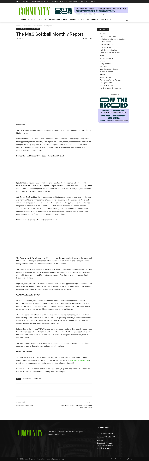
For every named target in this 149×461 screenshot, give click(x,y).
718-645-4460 (109, 437)
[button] (126, 19)
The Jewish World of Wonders (110, 80)
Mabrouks (103, 66)
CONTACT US (103, 427)
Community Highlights (108, 36)
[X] (23, 43)
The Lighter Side (106, 83)
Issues (28, 29)
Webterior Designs (59, 459)
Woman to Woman (106, 85)
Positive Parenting (106, 72)
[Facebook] (18, 43)
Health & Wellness (106, 47)
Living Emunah (105, 64)
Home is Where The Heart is (110, 53)
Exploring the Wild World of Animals (113, 39)
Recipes (102, 74)
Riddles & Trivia (105, 77)
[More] (38, 43)
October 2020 (35, 29)
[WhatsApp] (33, 43)
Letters (102, 61)
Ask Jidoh (103, 34)
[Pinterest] (28, 43)
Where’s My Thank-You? (25, 405)
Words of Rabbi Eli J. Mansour (111, 88)
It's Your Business (106, 58)
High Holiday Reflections (108, 50)
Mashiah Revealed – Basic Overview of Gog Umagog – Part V (76, 406)
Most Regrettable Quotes (109, 69)
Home (18, 26)
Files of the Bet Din (107, 44)
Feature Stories (26, 26)
